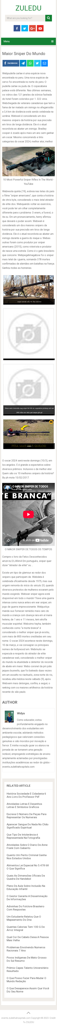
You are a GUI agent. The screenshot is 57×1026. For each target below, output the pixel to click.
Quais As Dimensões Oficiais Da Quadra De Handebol (26, 877)
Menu (6, 41)
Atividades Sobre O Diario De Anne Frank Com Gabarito (27, 846)
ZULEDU (28, 8)
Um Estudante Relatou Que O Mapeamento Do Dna (24, 918)
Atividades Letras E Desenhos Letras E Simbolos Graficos (24, 805)
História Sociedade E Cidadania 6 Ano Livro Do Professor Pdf (26, 795)
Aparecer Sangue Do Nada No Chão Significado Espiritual (27, 826)
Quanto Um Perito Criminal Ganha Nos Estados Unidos (27, 857)
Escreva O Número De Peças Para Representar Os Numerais (26, 816)
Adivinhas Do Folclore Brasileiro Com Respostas (25, 908)
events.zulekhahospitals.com (16, 1018)
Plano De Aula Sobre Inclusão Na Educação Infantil (26, 887)
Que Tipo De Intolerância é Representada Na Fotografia (23, 836)
